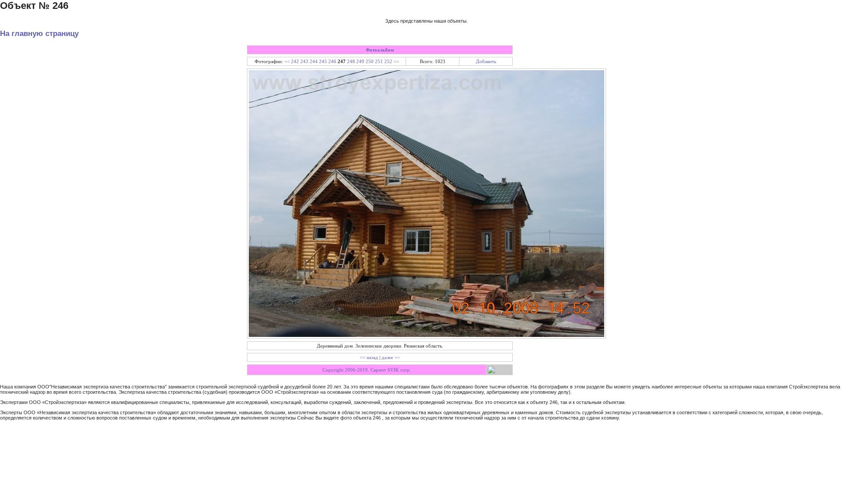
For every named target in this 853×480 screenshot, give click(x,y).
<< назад (369, 357)
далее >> (391, 357)
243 (304, 61)
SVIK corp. (399, 369)
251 (379, 61)
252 (388, 61)
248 (351, 61)
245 (323, 61)
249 (360, 61)
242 (295, 61)
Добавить (486, 61)
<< (287, 61)
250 (370, 61)
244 (314, 61)
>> (396, 61)
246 (332, 61)
